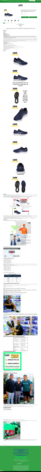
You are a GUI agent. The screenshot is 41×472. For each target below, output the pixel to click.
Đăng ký (6, 0)
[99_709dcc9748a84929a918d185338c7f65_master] (5, 20)
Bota (21, 471)
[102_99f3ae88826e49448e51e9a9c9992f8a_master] (11, 20)
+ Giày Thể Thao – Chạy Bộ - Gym (16, 347)
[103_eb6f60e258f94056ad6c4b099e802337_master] (8, 20)
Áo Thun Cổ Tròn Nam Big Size (16, 339)
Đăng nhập (4, 0)
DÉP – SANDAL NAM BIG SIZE (23, 350)
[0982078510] (1, 471)
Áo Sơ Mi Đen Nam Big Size (23, 341)
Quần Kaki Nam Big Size (23, 345)
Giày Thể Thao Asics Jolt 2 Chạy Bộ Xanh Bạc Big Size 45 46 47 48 (20, 28)
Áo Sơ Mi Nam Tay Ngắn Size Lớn (24, 339)
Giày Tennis (14, 348)
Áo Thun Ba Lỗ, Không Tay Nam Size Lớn (16, 341)
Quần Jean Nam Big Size (23, 344)
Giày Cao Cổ (22, 348)
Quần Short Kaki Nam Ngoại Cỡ (16, 344)
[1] (24, 15)
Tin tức (4, 446)
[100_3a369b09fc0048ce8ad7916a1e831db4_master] (18, 20)
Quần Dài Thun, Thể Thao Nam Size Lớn (24, 343)
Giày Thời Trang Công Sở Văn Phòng (24, 347)
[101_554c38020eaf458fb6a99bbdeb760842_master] (15, 20)
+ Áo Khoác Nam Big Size (15, 345)
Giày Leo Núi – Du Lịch (15, 350)
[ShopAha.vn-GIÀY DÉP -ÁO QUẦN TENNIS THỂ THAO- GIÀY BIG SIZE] (20, 5)
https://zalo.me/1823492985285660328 (17, 370)
